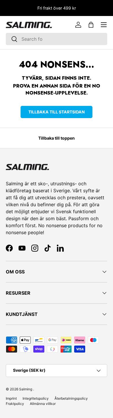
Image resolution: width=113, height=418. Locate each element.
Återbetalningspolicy (71, 398)
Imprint (11, 398)
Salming (25, 389)
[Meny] (103, 24)
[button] (91, 24)
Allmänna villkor (43, 403)
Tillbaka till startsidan (56, 111)
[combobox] (56, 39)
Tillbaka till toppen (56, 138)
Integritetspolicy (36, 398)
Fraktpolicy (15, 403)
